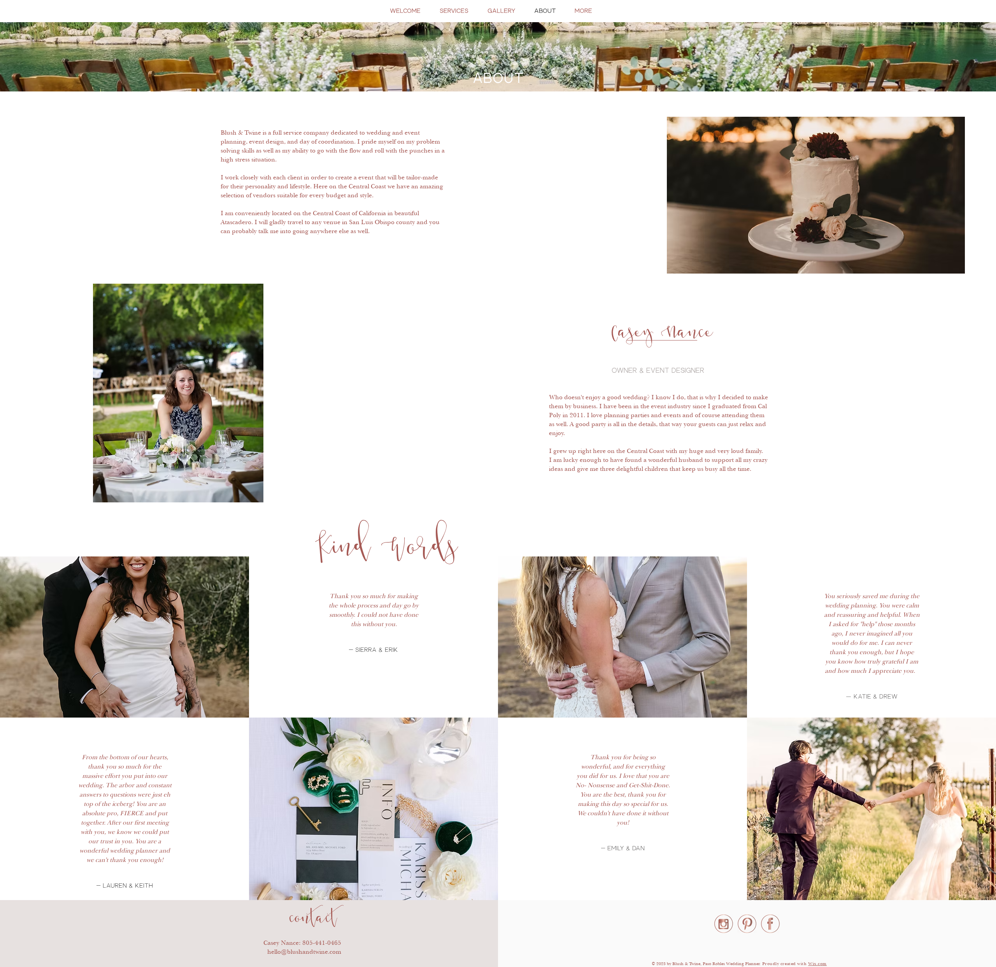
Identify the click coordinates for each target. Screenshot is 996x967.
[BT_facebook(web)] (770, 924)
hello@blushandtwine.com (304, 952)
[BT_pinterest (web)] (747, 924)
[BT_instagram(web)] (723, 924)
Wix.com (817, 963)
